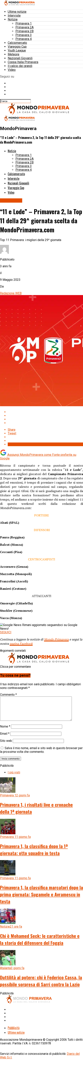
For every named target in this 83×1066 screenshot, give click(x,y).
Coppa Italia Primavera (23, 62)
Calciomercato (17, 43)
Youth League (17, 50)
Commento (8, 694)
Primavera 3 (23, 35)
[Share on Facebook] (45, 412)
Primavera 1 (23, 23)
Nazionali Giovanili (20, 58)
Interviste (14, 15)
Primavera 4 (23, 39)
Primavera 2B (24, 31)
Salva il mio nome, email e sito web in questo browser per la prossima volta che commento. (41, 750)
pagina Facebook (21, 643)
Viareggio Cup (17, 46)
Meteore (13, 54)
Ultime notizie (17, 12)
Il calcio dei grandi (20, 66)
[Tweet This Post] (45, 415)
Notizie (13, 19)
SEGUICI (5, 632)
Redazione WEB (11, 293)
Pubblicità (13, 1027)
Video (12, 70)
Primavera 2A (24, 27)
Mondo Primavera (56, 639)
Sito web (6, 741)
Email (4, 733)
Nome (5, 726)
